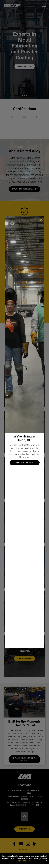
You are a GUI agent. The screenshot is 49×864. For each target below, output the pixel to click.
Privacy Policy (24, 861)
